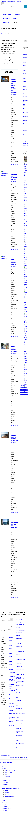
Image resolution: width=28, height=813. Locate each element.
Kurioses (11, 703)
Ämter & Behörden (20, 747)
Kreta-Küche (20, 674)
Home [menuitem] (3, 766)
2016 (10, 640)
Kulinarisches (7, 14)
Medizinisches (20, 685)
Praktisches (12, 10)
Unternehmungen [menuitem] (9, 796)
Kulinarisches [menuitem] (5, 780)
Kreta (6, 33)
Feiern (18, 635)
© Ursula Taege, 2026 (5, 755)
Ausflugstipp (20, 624)
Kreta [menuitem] (3, 800)
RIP (17, 705)
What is (18, 740)
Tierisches (17, 14)
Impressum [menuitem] (5, 810)
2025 (10, 664)
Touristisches (20, 720)
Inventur (18, 663)
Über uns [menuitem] (4, 802)
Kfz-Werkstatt (20, 669)
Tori (17, 717)
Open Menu (2, 3)
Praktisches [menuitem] (5, 768)
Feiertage (19, 638)
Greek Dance (20, 651)
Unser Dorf (6, 22)
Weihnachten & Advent (19, 732)
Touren (15, 18)
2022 (10, 656)
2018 (10, 645)
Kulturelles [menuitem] (5, 784)
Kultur (11, 701)
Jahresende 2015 (11, 685)
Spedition (19, 708)
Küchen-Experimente (20, 682)
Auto (18, 627)
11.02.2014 (13, 529)
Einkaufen (19, 632)
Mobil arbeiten (20, 694)
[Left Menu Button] (0, 760)
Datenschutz (24, 757)
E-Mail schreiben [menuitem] (6, 808)
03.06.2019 (13, 94)
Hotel (18, 657)
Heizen (18, 654)
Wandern (18, 725)
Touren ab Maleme (11, 725)
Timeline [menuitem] (4, 804)
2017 (10, 642)
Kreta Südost (12, 694)
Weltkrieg (19, 735)
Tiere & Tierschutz (20, 714)
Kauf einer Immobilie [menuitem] (9, 770)
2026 (10, 667)
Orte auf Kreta (11, 710)
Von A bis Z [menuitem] (7, 774)
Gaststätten (19, 646)
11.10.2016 (13, 266)
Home (4, 10)
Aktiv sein (19, 619)
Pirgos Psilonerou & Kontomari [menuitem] (10, 788)
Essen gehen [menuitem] (7, 794)
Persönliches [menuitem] (5, 806)
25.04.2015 (13, 442)
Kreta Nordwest (12, 689)
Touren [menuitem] (4, 786)
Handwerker (12, 673)
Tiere (11, 721)
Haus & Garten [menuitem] (8, 772)
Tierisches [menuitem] (5, 782)
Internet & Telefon (20, 660)
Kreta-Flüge (19, 671)
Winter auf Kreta (20, 743)
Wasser (18, 728)
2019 (10, 648)
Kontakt (12, 757)
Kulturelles (6, 18)
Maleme (11, 706)
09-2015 (11, 634)
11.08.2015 (13, 353)
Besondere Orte (20, 630)
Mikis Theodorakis (20, 689)
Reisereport (12, 718)
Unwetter (19, 723)
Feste (18, 640)
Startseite (3, 33)
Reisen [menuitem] (6, 790)
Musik (18, 697)
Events (11, 669)
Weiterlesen (15, 164)
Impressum (17, 757)
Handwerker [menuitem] (7, 776)
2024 (10, 661)
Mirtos (18, 692)
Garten (18, 643)
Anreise (18, 622)
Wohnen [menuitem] (6, 792)
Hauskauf (12, 676)
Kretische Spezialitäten (20, 678)
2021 (10, 653)
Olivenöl (18, 700)
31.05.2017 (13, 181)
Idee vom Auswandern (12, 680)
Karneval (19, 666)
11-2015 (11, 637)
